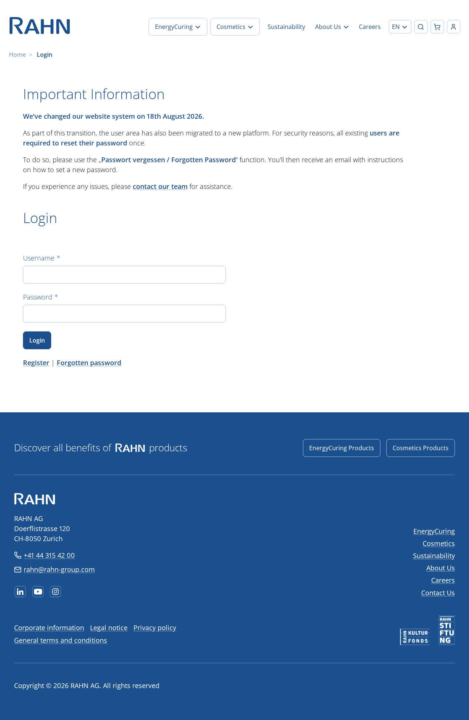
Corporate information (49, 627)
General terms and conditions (60, 640)
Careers (443, 580)
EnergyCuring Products (341, 448)
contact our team (160, 186)
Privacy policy (154, 627)
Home (17, 54)
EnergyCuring (434, 531)
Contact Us (438, 592)
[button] (400, 26)
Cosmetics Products (421, 448)
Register (36, 362)
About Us (440, 567)
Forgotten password (89, 362)
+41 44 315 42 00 (49, 555)
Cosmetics (439, 543)
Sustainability (434, 555)
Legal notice (109, 627)
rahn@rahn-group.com (59, 569)
